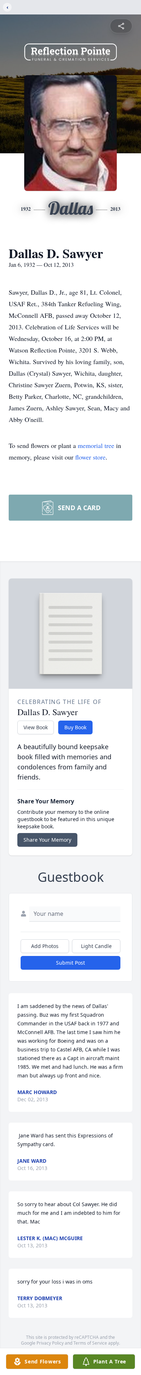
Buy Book (75, 727)
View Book (36, 727)
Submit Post (70, 962)
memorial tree (96, 445)
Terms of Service (90, 1343)
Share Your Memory (47, 839)
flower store (90, 457)
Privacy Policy (50, 1343)
